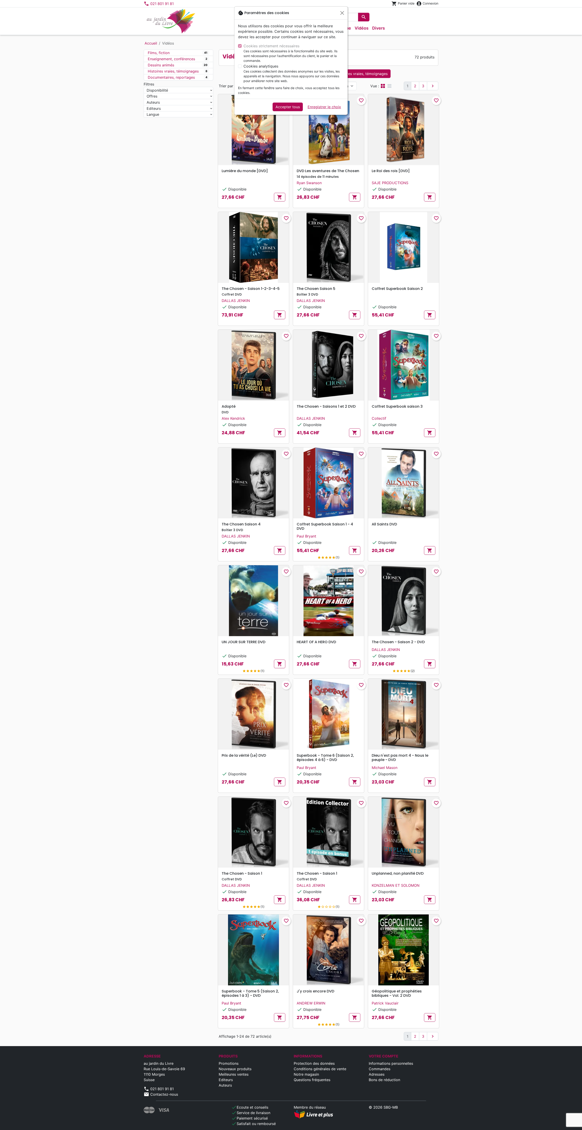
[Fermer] (342, 13)
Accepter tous (288, 107)
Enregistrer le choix (324, 107)
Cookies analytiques (260, 66)
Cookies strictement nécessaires (271, 46)
